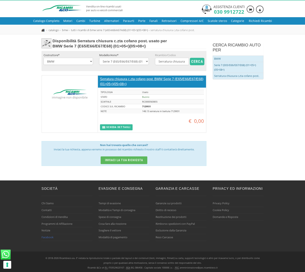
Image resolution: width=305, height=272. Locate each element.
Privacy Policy (221, 203)
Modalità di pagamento (113, 237)
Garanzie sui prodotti (169, 203)
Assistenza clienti (229, 9)
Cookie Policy (221, 210)
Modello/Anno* (108, 55)
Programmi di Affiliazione (56, 224)
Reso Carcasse (164, 237)
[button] (116, 127)
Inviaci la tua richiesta (124, 160)
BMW (217, 58)
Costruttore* (52, 55)
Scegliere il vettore (110, 230)
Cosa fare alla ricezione (112, 224)
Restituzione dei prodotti (171, 217)
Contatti (46, 210)
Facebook (47, 237)
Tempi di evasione (110, 203)
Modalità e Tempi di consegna (117, 210)
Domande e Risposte (225, 217)
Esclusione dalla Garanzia (171, 230)
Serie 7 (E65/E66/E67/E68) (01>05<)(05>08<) (235, 67)
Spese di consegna (110, 217)
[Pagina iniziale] (43, 30)
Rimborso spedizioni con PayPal (175, 224)
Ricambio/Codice (165, 55)
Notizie (45, 230)
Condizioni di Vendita (54, 217)
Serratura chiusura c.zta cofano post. (236, 76)
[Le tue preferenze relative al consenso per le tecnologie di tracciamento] (7, 265)
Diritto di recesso (166, 210)
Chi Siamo (47, 203)
